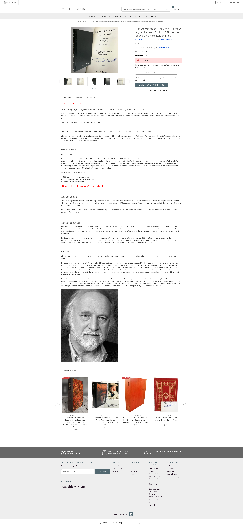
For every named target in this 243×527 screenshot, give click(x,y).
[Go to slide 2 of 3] (94, 89)
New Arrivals (92, 16)
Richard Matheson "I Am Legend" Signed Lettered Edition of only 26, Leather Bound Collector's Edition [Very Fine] (75, 422)
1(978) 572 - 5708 (11, 2)
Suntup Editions (155, 476)
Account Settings (173, 477)
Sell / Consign (150, 16)
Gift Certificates (234, 2)
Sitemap (116, 471)
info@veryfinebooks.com (117, 453)
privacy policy (144, 523)
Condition (78, 97)
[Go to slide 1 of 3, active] (92, 89)
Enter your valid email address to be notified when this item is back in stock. (158, 66)
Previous (62, 81)
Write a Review (164, 48)
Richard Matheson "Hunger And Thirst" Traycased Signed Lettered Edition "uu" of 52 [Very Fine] (105, 421)
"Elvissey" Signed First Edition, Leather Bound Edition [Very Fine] (165, 420)
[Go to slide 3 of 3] (95, 89)
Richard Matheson (165, 40)
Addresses (170, 471)
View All (152, 505)
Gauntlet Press (154, 489)
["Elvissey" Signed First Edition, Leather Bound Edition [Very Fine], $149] (165, 395)
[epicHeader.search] (167, 9)
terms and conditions (130, 523)
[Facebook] (131, 514)
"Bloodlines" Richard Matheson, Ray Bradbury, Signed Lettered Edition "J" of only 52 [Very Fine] (135, 420)
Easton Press (153, 468)
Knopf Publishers (155, 497)
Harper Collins (154, 499)
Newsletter (138, 16)
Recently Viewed (173, 474)
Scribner (152, 502)
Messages (170, 469)
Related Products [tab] (69, 370)
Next (127, 81)
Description (67, 97)
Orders (169, 466)
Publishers (104, 16)
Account (219, 2)
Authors (116, 16)
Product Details (90, 97)
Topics (126, 16)
